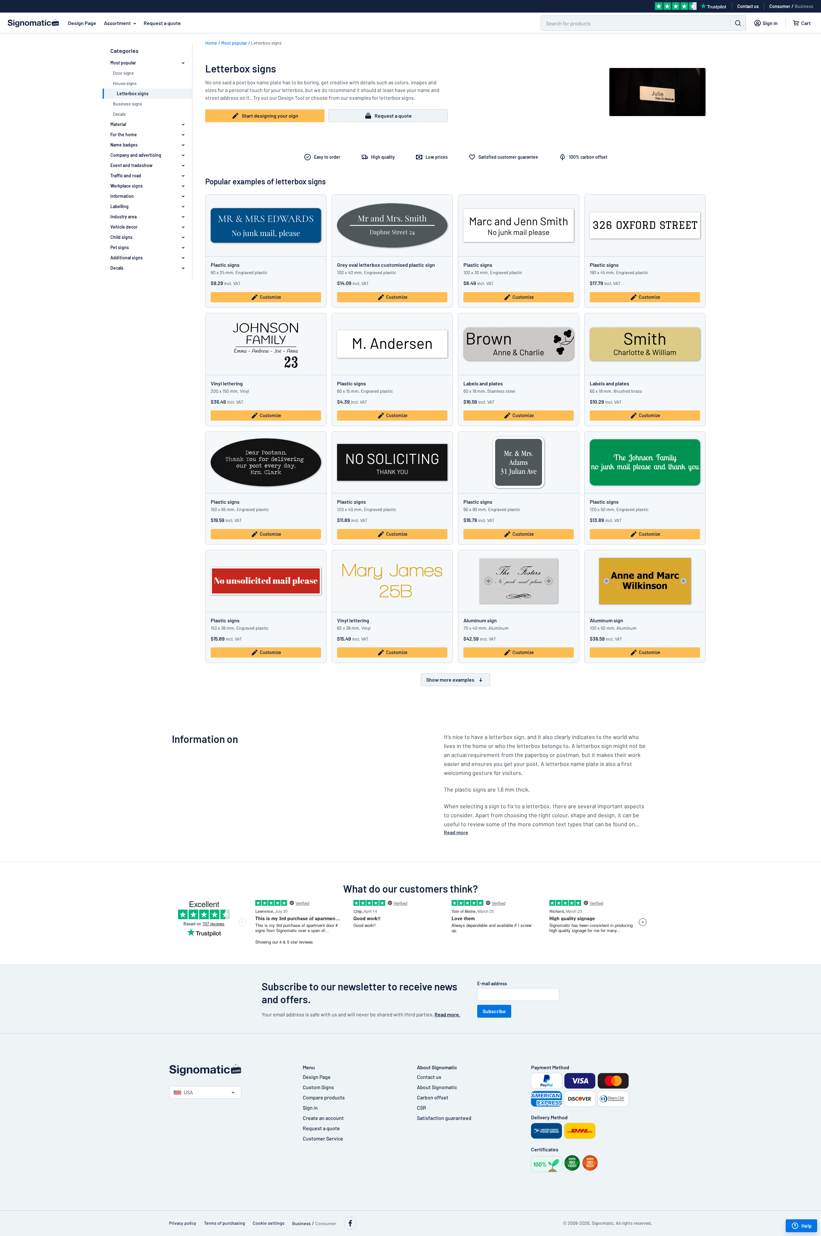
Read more (456, 832)
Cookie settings (268, 1223)
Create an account (323, 1118)
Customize (270, 297)
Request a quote (162, 23)
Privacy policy (182, 1223)
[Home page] (229, 1070)
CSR (421, 1108)
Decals (119, 114)
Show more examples (450, 680)
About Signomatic (437, 1087)
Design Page (82, 23)
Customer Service (323, 1138)
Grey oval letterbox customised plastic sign (386, 265)
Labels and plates (483, 383)
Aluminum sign (480, 620)
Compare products (324, 1097)
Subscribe (494, 1011)
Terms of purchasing (224, 1223)
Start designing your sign (270, 116)
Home (211, 43)
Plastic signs (225, 265)
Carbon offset (432, 1097)
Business (804, 6)
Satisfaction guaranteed (444, 1118)
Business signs (127, 103)
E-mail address (492, 983)
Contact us (429, 1077)
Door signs (123, 73)
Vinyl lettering (227, 383)
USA (188, 1092)
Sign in (310, 1108)
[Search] (738, 23)
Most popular (234, 43)
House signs (125, 83)
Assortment (117, 23)
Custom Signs (318, 1087)
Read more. (447, 1014)
